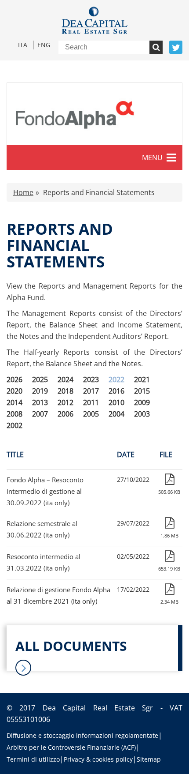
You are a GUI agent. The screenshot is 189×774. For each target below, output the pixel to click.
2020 (14, 391)
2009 (142, 402)
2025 (40, 379)
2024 (65, 379)
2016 (116, 391)
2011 (91, 402)
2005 (91, 414)
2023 (91, 379)
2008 (14, 414)
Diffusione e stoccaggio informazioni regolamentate (82, 735)
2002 (14, 425)
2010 (116, 402)
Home (23, 192)
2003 (142, 414)
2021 (142, 379)
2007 (40, 414)
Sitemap (149, 759)
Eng (43, 45)
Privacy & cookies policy (98, 759)
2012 (65, 402)
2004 (116, 414)
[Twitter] (175, 47)
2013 (40, 402)
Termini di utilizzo (33, 759)
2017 (91, 391)
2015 (142, 391)
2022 (116, 379)
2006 (65, 414)
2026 (14, 379)
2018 (65, 391)
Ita (22, 45)
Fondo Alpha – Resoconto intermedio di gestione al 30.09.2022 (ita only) (45, 491)
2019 (40, 391)
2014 (14, 402)
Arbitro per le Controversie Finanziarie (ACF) (71, 747)
